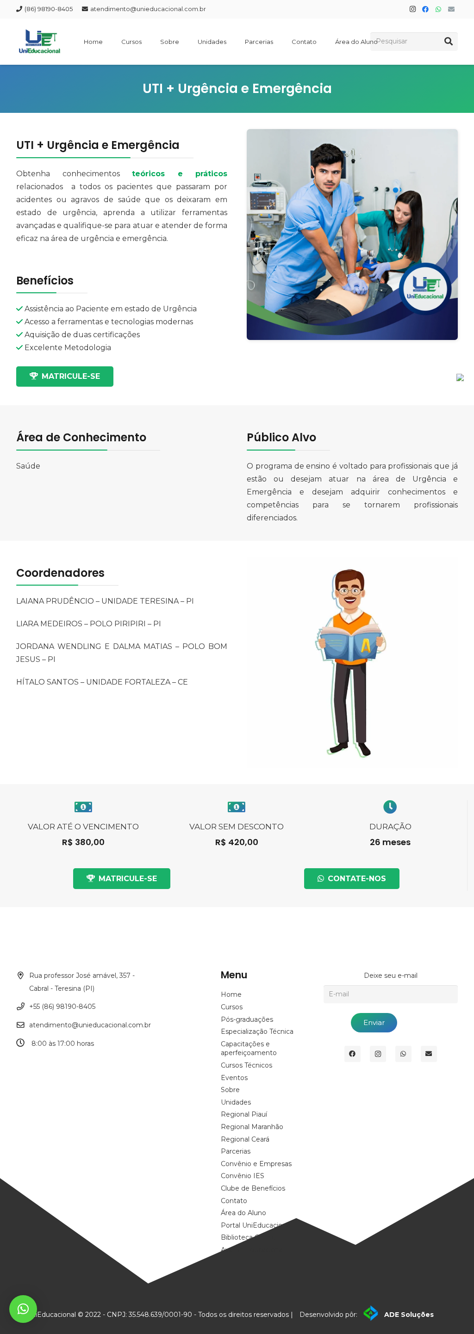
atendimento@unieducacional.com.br (90, 1025)
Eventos (234, 1078)
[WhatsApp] (438, 9)
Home (231, 994)
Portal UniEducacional (256, 1225)
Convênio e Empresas (256, 1164)
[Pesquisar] (448, 41)
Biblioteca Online (248, 1237)
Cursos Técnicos (246, 1065)
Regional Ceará (245, 1139)
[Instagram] (412, 9)
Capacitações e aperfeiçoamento (249, 1048)
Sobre (230, 1090)
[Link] (39, 33)
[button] (23, 1309)
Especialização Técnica (257, 1031)
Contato (234, 1201)
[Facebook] (425, 9)
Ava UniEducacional (252, 1250)
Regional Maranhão (252, 1127)
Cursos (232, 1007)
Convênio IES (242, 1176)
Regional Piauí (244, 1114)
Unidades (236, 1102)
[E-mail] (451, 9)
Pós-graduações (247, 1019)
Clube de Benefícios (253, 1188)
